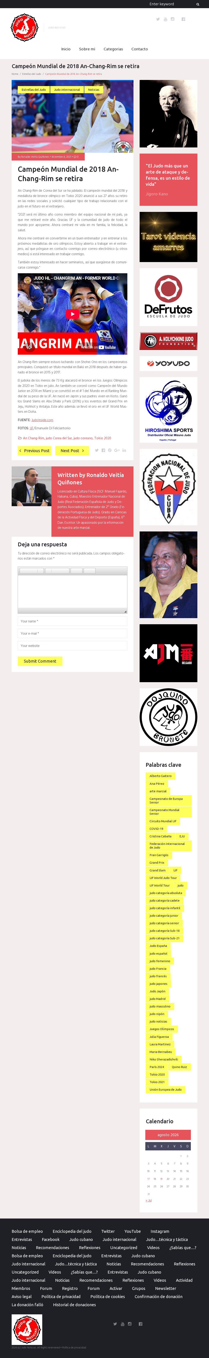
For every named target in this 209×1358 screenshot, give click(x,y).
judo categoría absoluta (166, 893)
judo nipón (157, 1014)
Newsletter (165, 1288)
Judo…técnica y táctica (167, 1239)
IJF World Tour (160, 885)
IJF (31, 428)
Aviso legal (22, 1296)
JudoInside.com (42, 420)
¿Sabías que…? (182, 1247)
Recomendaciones (52, 1247)
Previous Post (37, 450)
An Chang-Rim (33, 438)
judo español (158, 953)
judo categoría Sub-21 (165, 938)
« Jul (149, 1200)
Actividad (184, 1280)
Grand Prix (157, 862)
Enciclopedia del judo (72, 1231)
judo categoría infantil (165, 908)
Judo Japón (157, 991)
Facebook (51, 1239)
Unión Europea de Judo (166, 1089)
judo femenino (160, 961)
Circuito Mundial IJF (163, 821)
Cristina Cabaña (160, 836)
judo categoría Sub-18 (165, 930)
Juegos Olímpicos (162, 1029)
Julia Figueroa (159, 1036)
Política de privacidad (61, 1296)
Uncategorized (123, 1247)
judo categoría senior (164, 923)
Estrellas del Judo (31, 74)
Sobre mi (87, 49)
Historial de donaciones (74, 1304)
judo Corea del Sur (59, 438)
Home (15, 74)
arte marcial (158, 791)
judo (180, 885)
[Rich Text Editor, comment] (72, 591)
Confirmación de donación (158, 1296)
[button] (23, 570)
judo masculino (160, 1006)
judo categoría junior (164, 915)
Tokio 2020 (102, 438)
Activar (116, 1288)
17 (149, 1179)
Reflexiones (89, 1247)
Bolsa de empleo (27, 1231)
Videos (153, 1247)
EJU (182, 836)
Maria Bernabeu (161, 1052)
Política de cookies (107, 1296)
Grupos (138, 1288)
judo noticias (158, 1021)
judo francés (158, 976)
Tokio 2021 (157, 1082)
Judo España (158, 945)
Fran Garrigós (159, 855)
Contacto (139, 49)
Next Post (70, 450)
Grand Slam (158, 870)
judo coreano (83, 438)
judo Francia (158, 968)
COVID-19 (156, 828)
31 (149, 1194)
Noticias (93, 89)
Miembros (21, 1288)
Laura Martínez (160, 1044)
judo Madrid (158, 999)
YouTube (133, 1231)
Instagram (160, 1231)
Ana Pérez (157, 783)
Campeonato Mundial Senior (164, 811)
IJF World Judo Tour (163, 878)
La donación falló (27, 1304)
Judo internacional (67, 89)
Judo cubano (81, 1239)
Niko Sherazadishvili (164, 1059)
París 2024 (157, 1067)
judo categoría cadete (165, 900)
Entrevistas (22, 1239)
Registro (70, 1288)
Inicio (66, 49)
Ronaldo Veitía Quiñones (35, 157)
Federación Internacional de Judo (167, 845)
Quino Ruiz (179, 1067)
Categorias (113, 49)
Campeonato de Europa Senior (166, 800)
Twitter (108, 1231)
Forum (46, 1288)
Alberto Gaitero (161, 776)
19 (161, 1179)
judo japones (158, 983)
